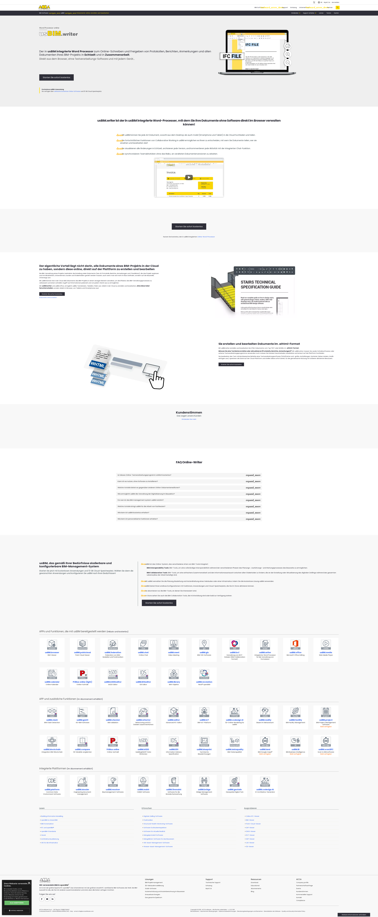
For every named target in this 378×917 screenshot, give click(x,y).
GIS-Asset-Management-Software (157, 843)
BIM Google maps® (265, 751)
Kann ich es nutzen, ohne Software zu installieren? (138, 481)
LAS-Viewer (250, 843)
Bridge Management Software (204, 791)
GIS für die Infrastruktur (49, 843)
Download (254, 883)
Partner (330, 7)
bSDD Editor (112, 683)
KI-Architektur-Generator (265, 790)
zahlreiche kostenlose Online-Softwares (67, 91)
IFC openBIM (64, 888)
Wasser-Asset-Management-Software (158, 846)
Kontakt (299, 897)
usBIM (62, 13)
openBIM (64, 885)
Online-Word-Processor (206, 237)
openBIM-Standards (48, 831)
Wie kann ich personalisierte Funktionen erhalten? (138, 519)
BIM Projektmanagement (154, 883)
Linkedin (52, 899)
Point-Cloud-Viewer (253, 824)
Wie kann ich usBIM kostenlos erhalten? (133, 512)
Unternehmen (304, 7)
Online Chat (143, 653)
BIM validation (113, 721)
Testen (328, 13)
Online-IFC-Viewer (252, 816)
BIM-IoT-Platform (204, 721)
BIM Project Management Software (326, 723)
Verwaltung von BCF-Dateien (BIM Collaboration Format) (234, 655)
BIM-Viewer (52, 653)
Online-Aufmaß (82, 683)
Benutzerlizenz (194, 911)
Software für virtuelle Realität (154, 831)
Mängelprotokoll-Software (153, 835)
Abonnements (256, 889)
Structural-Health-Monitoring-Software (158, 824)
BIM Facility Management (295, 721)
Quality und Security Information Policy (293, 911)
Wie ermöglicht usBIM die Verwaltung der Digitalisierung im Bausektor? (146, 494)
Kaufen (336, 13)
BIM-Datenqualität (234, 750)
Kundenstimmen (302, 891)
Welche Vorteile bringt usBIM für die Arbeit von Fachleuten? (141, 506)
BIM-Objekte (174, 683)
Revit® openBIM (204, 683)
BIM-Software (43, 13)
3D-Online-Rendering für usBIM (234, 722)
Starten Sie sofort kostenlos (56, 77)
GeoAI (43, 835)
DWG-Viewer (250, 831)
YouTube (47, 899)
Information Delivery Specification (174, 751)
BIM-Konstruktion (47, 824)
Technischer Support (213, 883)
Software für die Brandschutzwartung (174, 791)
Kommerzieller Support (304, 895)
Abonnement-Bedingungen (209, 911)
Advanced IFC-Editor (174, 721)
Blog (252, 891)
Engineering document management (82, 791)
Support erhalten (309, 13)
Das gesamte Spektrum (153, 897)
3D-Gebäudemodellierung (154, 886)
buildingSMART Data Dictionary (143, 751)
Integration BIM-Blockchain (52, 750)
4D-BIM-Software (82, 721)
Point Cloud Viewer (82, 653)
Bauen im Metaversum (265, 721)
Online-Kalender (52, 683)
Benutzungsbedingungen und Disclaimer (250, 911)
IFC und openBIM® (47, 828)
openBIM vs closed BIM (49, 820)
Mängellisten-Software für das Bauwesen (159, 839)
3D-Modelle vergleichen (82, 750)
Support (285, 7)
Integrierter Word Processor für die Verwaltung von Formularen (265, 655)
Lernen (321, 13)
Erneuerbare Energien (152, 895)
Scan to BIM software (326, 751)
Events (298, 889)
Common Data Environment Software (52, 791)
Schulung (293, 7)
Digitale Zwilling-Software (153, 816)
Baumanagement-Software (113, 790)
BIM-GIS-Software (204, 653)
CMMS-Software (143, 790)
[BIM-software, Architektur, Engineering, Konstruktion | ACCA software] (44, 7)
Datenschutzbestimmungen (227, 911)
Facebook (41, 899)
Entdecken (295, 13)
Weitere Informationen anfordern (354, 915)
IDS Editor (143, 683)
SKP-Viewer (250, 839)
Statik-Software (150, 889)
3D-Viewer (250, 846)
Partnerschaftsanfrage (304, 886)
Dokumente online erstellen (48, 297)
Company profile (302, 883)
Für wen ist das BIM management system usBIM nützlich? (141, 500)
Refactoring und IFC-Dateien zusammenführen (143, 722)
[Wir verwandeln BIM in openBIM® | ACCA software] (45, 880)
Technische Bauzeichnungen (204, 751)
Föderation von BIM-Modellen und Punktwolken (113, 654)
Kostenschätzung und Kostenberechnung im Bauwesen (165, 891)
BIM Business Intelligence (295, 751)
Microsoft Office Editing (295, 653)
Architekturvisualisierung (50, 839)
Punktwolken (148, 820)
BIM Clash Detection (52, 721)
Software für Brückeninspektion (155, 828)
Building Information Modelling (52, 816)
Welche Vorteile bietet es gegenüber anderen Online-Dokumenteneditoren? (149, 487)
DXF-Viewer (250, 828)
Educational (255, 886)
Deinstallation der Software (272, 911)
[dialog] (8, 915)
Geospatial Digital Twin (234, 790)
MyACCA (327, 2)
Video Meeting (173, 653)
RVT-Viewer (250, 835)
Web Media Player (326, 653)
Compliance (300, 900)
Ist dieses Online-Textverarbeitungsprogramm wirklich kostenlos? (144, 475)
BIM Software (259, 7)
